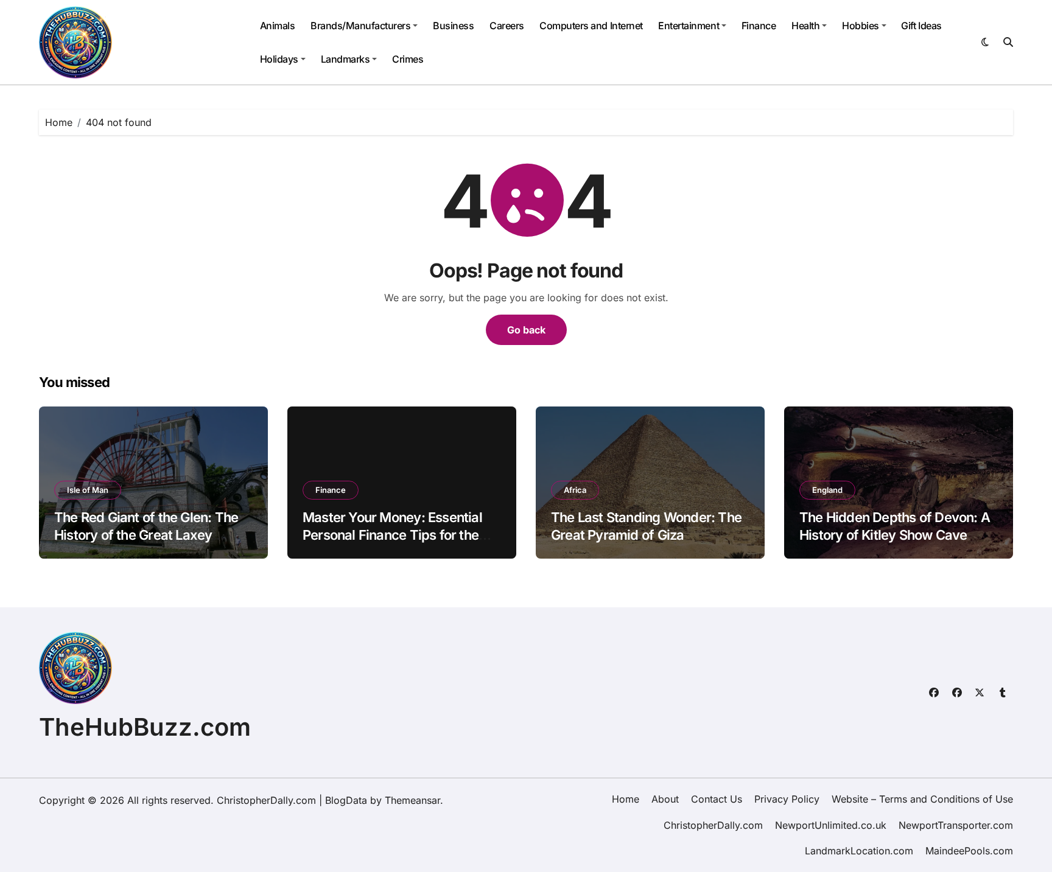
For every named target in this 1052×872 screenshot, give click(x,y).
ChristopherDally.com (713, 825)
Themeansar (412, 800)
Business (453, 25)
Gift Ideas (921, 25)
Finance (759, 25)
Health (805, 25)
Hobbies (860, 25)
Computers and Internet (590, 25)
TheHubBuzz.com (145, 727)
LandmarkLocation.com (859, 851)
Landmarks (345, 59)
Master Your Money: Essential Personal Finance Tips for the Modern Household (392, 534)
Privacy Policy (786, 799)
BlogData (346, 800)
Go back (526, 330)
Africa (575, 490)
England (827, 490)
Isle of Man (87, 490)
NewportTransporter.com (956, 825)
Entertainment (688, 25)
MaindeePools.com (969, 851)
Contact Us (716, 799)
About (665, 799)
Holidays (279, 59)
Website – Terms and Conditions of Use (922, 799)
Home (625, 799)
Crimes (407, 59)
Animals (277, 25)
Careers (506, 25)
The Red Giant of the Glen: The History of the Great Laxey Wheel (146, 534)
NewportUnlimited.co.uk (830, 825)
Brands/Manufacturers (360, 25)
